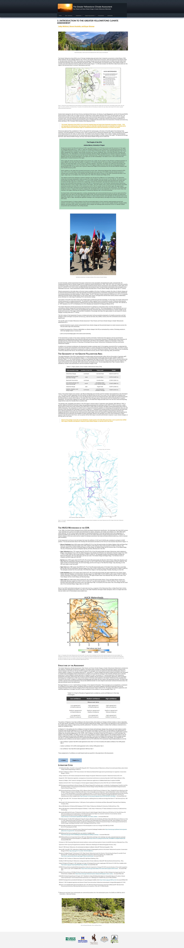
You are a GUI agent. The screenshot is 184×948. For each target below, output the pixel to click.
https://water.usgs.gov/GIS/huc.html (108, 879)
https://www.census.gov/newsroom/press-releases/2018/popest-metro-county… (94, 873)
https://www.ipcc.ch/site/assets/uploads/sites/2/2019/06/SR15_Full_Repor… (98, 796)
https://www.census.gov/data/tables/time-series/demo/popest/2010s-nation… (100, 868)
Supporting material (90, 16)
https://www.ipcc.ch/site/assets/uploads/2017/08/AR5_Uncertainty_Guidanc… (79, 816)
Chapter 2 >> (75, 760)
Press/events (101, 15)
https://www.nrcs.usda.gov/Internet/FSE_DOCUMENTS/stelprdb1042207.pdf (107, 838)
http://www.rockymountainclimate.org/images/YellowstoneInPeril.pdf (77, 856)
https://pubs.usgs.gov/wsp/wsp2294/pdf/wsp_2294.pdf (74, 864)
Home (60, 15)
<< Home (63, 760)
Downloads (110, 15)
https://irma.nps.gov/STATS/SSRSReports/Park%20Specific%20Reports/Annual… (80, 834)
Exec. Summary (68, 15)
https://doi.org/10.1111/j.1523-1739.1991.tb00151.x (81, 850)
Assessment (79, 16)
